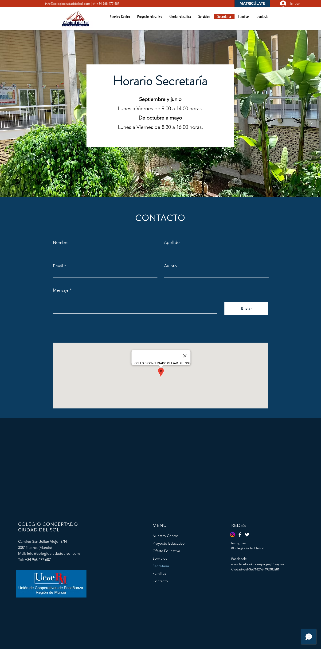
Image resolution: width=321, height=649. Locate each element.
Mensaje (61, 290)
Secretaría (161, 566)
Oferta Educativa (166, 551)
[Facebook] (240, 535)
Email (58, 266)
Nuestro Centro (165, 536)
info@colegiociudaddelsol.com (67, 3)
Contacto (160, 581)
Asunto (170, 266)
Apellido (172, 242)
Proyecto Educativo (169, 543)
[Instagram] (232, 535)
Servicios (160, 558)
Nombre (61, 242)
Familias (159, 573)
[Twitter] (247, 535)
